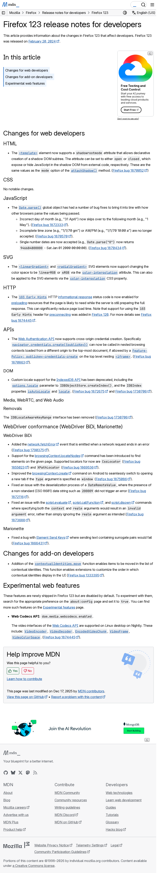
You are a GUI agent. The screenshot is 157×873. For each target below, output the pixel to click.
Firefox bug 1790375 (28, 450)
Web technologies (119, 793)
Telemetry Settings (90, 845)
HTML (10, 144)
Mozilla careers (14, 807)
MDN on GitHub (66, 822)
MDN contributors (91, 691)
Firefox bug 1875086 (111, 479)
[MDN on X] (20, 772)
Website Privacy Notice (51, 845)
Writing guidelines (67, 807)
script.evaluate (56, 502)
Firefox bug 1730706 (131, 391)
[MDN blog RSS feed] (35, 772)
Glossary (112, 822)
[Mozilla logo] (16, 845)
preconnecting (60, 314)
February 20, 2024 (42, 41)
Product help (12, 829)
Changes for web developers (26, 70)
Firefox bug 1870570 (52, 236)
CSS (8, 180)
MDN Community (67, 793)
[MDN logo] (11, 753)
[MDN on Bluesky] (13, 772)
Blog (6, 800)
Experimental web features (25, 83)
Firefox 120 (100, 314)
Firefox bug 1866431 (28, 543)
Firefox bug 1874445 (59, 637)
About (7, 793)
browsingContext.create (50, 473)
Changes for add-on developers (29, 77)
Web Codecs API (65, 625)
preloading (19, 303)
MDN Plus (10, 822)
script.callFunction (86, 502)
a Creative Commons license (33, 866)
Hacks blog (114, 829)
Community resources (71, 800)
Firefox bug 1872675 (88, 391)
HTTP (9, 288)
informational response (75, 297)
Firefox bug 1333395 (83, 575)
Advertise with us (16, 815)
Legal (115, 845)
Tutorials (112, 815)
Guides (111, 807)
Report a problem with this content (76, 697)
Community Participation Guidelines (60, 852)
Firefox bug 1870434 (105, 248)
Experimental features (59, 607)
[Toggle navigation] (152, 4)
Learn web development (123, 800)
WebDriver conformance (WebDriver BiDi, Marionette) (63, 427)
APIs (8, 329)
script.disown (121, 502)
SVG (8, 257)
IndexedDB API (68, 380)
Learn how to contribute (24, 679)
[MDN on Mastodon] (27, 772)
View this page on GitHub (25, 697)
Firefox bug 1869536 (78, 467)
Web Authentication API (36, 339)
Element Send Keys (50, 537)
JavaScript (15, 198)
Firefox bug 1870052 (128, 170)
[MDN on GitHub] (5, 772)
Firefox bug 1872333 (47, 225)
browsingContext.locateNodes (57, 456)
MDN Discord (65, 815)
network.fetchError (41, 444)
